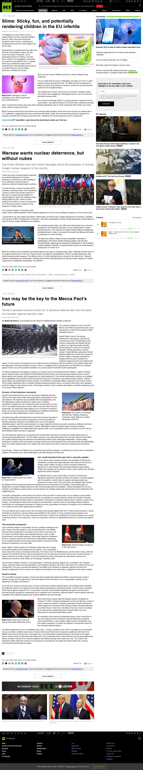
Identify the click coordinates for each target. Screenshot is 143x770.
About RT (109, 748)
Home (5, 16)
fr (18, 733)
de (15, 733)
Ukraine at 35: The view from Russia (110, 176)
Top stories (100, 17)
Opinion (104, 10)
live (100, 6)
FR (18, 1)
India (63, 10)
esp (8, 733)
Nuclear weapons (61, 274)
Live (73, 743)
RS (21, 1)
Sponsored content (77, 754)
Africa (72, 10)
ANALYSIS (9, 653)
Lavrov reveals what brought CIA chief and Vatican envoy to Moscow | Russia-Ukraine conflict (67, 6)
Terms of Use (110, 743)
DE (15, 1)
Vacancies (109, 759)
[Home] (7, 7)
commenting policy (21, 135)
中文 (25, 1)
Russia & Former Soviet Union (25, 10)
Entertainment (116, 10)
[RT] (39, 1)
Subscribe (6, 120)
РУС (11, 1)
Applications (75, 746)
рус (12, 733)
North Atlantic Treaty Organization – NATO (36, 274)
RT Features (82, 10)
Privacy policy (110, 746)
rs (21, 733)
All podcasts (137, 217)
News (4, 743)
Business (54, 10)
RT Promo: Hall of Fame (113, 751)
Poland (72, 274)
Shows (128, 10)
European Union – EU (10, 274)
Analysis (94, 10)
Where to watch (76, 748)
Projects (137, 10)
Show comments (48, 142)
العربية (3, 1)
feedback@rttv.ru (77, 135)
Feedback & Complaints (113, 756)
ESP (8, 1)
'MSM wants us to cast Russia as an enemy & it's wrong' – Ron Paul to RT (23, 721)
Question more (23, 6)
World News (42, 10)
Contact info (110, 754)
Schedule (74, 751)
